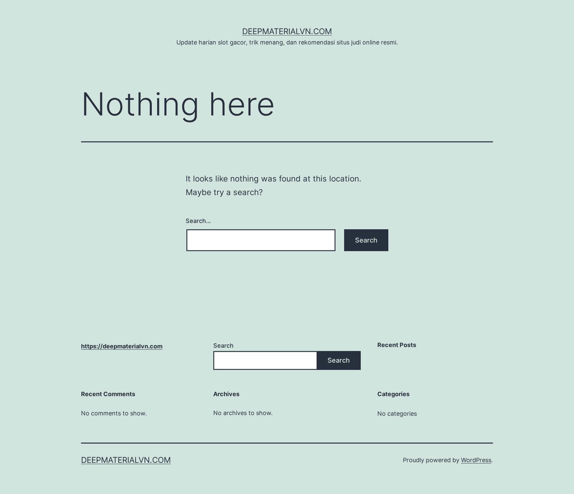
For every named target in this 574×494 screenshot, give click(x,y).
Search (223, 345)
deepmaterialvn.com (287, 31)
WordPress (476, 460)
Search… (198, 220)
